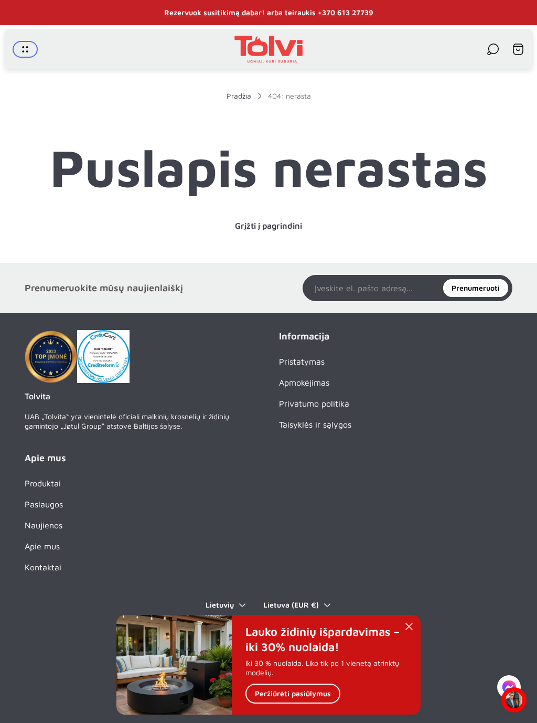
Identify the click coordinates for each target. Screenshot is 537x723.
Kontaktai (43, 567)
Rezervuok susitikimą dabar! (214, 12)
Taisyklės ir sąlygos (315, 424)
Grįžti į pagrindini (268, 225)
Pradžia (239, 95)
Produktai (43, 483)
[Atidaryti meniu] (25, 49)
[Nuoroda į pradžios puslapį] (51, 357)
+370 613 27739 (345, 12)
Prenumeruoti (476, 287)
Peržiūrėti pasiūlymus (293, 693)
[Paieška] (492, 49)
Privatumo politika (314, 403)
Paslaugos (44, 504)
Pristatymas (302, 361)
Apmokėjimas (304, 382)
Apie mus (42, 546)
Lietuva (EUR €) (291, 604)
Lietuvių (220, 604)
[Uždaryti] (409, 626)
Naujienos (43, 525)
